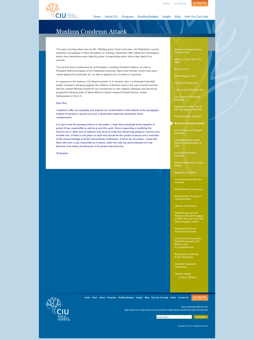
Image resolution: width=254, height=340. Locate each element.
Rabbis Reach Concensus (189, 189)
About (102, 298)
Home (87, 298)
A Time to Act (182, 69)
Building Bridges (148, 16)
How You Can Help (196, 16)
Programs (128, 16)
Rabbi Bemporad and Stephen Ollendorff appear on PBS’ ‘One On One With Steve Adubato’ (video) (189, 217)
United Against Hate (185, 76)
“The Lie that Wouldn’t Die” (189, 89)
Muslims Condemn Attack (190, 123)
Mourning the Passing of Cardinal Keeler (188, 197)
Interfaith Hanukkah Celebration (185, 265)
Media (166, 3)
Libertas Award (183, 273)
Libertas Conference (186, 206)
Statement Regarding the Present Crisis (188, 51)
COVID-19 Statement (186, 82)
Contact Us (180, 3)
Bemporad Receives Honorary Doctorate (186, 230)
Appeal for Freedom (185, 172)
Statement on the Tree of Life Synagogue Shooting (188, 108)
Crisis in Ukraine (188, 277)
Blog (177, 16)
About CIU (111, 16)
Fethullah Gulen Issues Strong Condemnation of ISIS (188, 143)
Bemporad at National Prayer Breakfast (186, 255)
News (97, 16)
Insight (166, 16)
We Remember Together (188, 116)
